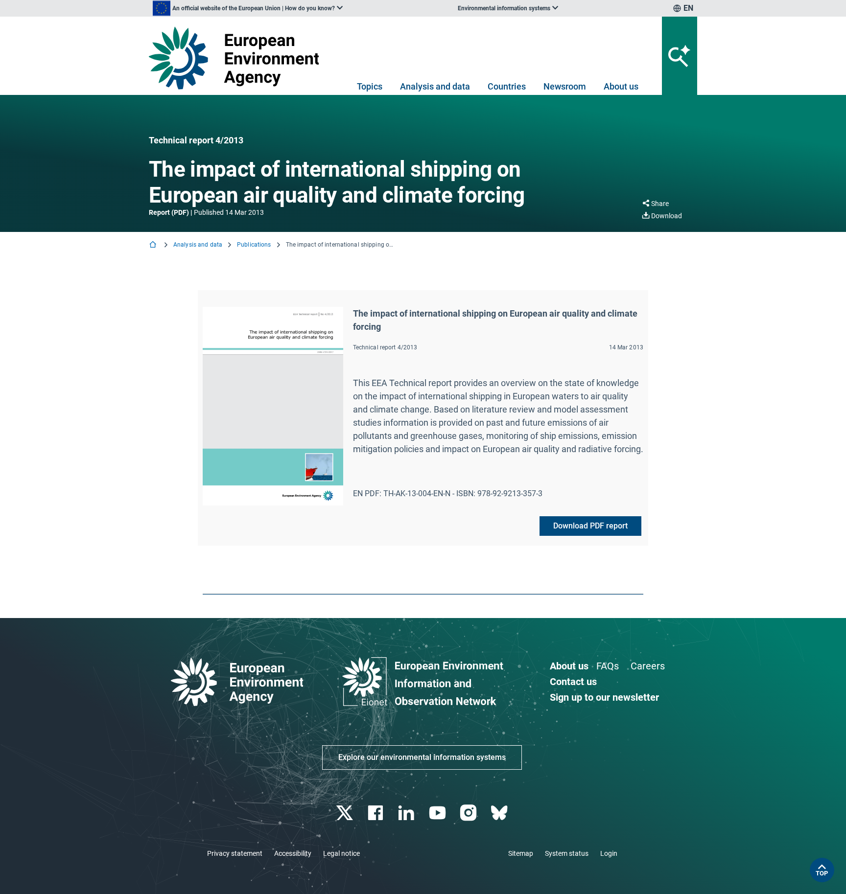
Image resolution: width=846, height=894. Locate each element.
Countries (507, 86)
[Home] (154, 245)
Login (608, 853)
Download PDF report (590, 525)
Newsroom (564, 86)
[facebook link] (376, 813)
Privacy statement (234, 853)
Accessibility (292, 853)
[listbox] (248, 8)
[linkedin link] (407, 813)
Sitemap (520, 853)
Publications (254, 244)
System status (566, 853)
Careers (648, 666)
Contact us (573, 682)
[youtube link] (438, 813)
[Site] (238, 58)
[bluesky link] (500, 813)
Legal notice (341, 853)
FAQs (607, 666)
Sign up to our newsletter (604, 697)
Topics (369, 86)
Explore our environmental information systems (422, 757)
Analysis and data (435, 86)
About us (621, 86)
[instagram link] (469, 813)
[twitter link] (345, 813)
